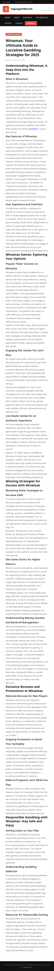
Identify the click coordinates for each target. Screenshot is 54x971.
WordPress (28, 967)
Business (27, 17)
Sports (8, 23)
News (16, 17)
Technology (42, 17)
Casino (19, 23)
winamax (33, 128)
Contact (31, 23)
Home (7, 17)
